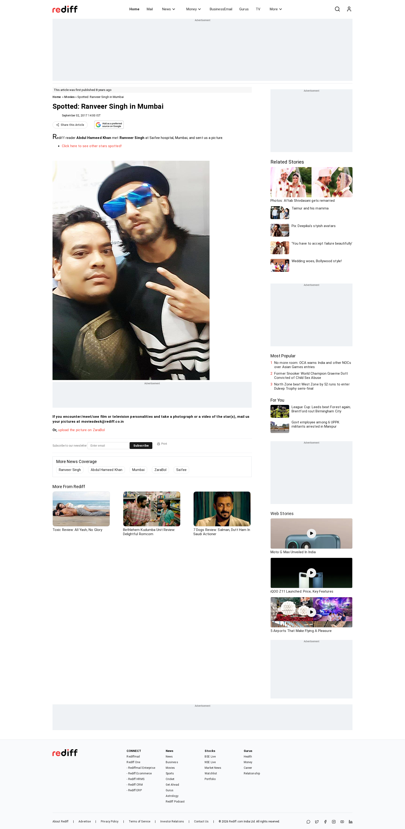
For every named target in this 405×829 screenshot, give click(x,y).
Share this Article (72, 125)
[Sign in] (348, 9)
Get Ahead (172, 784)
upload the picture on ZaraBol (81, 430)
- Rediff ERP (134, 790)
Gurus (244, 9)
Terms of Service (139, 821)
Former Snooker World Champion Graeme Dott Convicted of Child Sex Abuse (311, 375)
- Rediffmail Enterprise (141, 767)
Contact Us (201, 821)
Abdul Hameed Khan (106, 470)
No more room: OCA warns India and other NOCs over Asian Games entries (312, 365)
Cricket (170, 779)
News (166, 9)
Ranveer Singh (70, 470)
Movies (69, 97)
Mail (150, 9)
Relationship (252, 773)
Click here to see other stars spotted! (92, 146)
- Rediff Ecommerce (139, 773)
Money (191, 9)
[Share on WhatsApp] (308, 822)
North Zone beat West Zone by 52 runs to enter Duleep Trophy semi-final (312, 386)
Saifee (181, 470)
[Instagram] (334, 822)
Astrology (172, 796)
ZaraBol (160, 470)
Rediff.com (236, 821)
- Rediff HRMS (135, 779)
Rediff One (133, 762)
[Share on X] (317, 822)
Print (164, 443)
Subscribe (141, 445)
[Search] (337, 9)
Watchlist (211, 773)
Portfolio (210, 779)
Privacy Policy (109, 821)
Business (172, 762)
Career (248, 767)
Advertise (85, 821)
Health (248, 756)
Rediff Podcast (175, 801)
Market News (213, 767)
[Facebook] (325, 822)
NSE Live (210, 762)
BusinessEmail (221, 9)
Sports (170, 773)
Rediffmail (133, 756)
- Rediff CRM (134, 784)
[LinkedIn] (350, 822)
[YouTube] (342, 822)
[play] (311, 533)
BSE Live (210, 756)
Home (134, 9)
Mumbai (138, 470)
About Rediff (60, 821)
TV (258, 9)
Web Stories (282, 513)
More (274, 9)
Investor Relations (172, 821)
